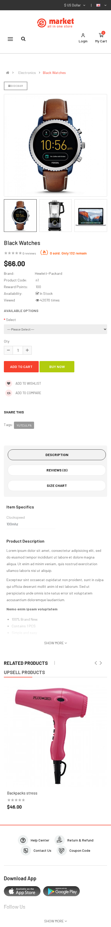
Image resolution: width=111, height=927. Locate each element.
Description (56, 454)
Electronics (27, 72)
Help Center (40, 840)
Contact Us (42, 850)
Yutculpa (24, 425)
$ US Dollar (73, 5)
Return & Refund (80, 840)
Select (11, 319)
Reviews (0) (56, 470)
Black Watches (54, 72)
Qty (6, 341)
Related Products (26, 663)
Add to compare (28, 393)
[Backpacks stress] (55, 736)
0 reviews (29, 253)
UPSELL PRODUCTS (24, 672)
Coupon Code (79, 850)
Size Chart (57, 485)
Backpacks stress (22, 793)
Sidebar (17, 85)
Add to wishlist (28, 383)
